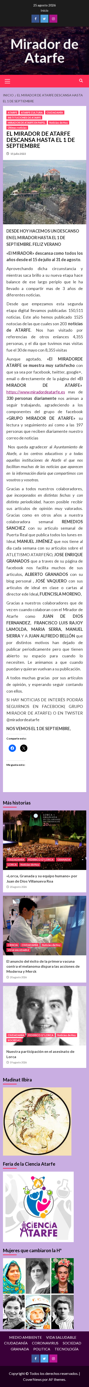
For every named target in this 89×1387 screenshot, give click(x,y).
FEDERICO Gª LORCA (40, 859)
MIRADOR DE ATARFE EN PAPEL (26, 122)
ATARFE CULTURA (32, 112)
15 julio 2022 (18, 153)
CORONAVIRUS (45, 1343)
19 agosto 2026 (18, 1062)
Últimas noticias (17, 127)
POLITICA (41, 1349)
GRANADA (63, 859)
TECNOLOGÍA (67, 1349)
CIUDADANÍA (55, 112)
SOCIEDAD (14, 1040)
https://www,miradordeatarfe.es (35, 391)
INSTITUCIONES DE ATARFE (24, 117)
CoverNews (32, 1379)
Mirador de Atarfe (44, 50)
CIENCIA (13, 944)
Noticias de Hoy (58, 122)
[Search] (81, 81)
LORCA (12, 864)
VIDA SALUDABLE (18, 949)
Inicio (44, 10)
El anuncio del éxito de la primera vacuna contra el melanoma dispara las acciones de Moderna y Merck (43, 966)
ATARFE (12, 112)
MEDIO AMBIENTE (25, 1337)
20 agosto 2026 (18, 886)
